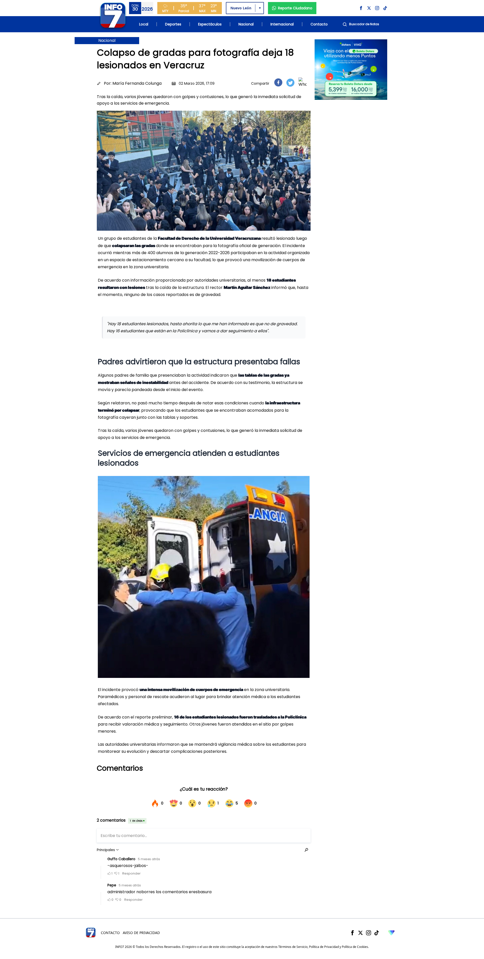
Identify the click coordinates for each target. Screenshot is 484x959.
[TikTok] (376, 932)
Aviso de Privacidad (141, 932)
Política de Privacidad (324, 947)
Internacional (282, 24)
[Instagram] (368, 932)
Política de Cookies (355, 947)
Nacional (246, 24)
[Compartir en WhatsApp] (302, 82)
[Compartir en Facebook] (278, 82)
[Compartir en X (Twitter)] (290, 82)
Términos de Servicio (293, 947)
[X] (360, 932)
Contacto (319, 24)
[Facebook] (352, 932)
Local (143, 24)
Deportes (173, 24)
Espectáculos (210, 24)
